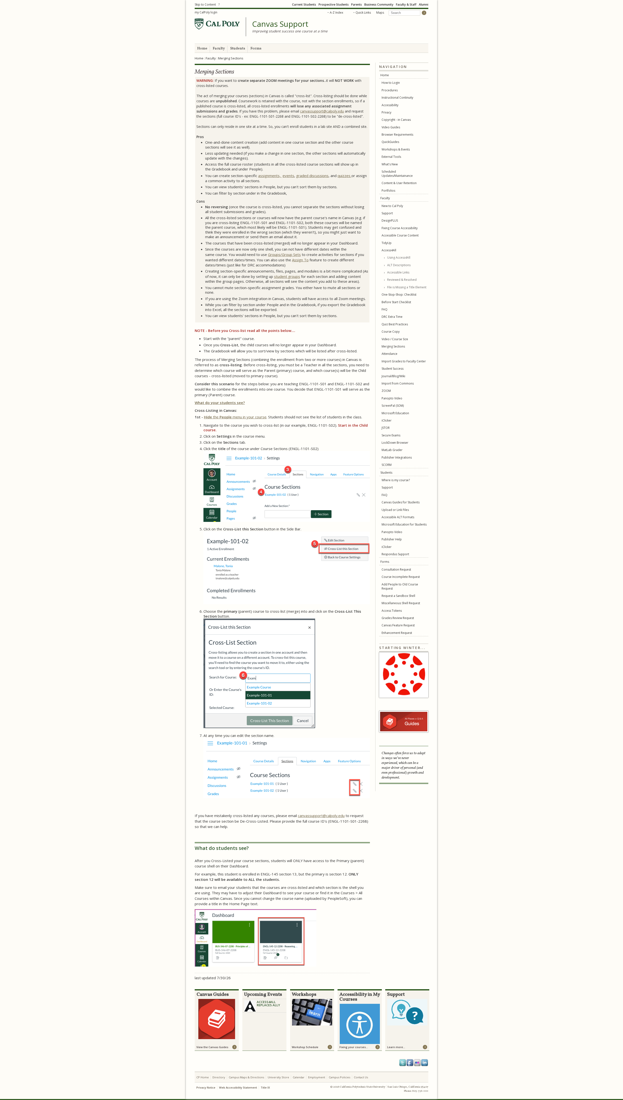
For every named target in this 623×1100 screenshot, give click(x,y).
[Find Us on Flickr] (417, 1062)
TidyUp (387, 243)
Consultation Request (396, 569)
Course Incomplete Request (401, 577)
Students (237, 48)
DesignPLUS (390, 220)
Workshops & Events (396, 149)
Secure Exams (391, 435)
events (288, 175)
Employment (316, 1077)
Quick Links (363, 12)
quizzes (344, 175)
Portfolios (388, 190)
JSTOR (386, 428)
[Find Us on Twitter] (402, 1062)
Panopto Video (392, 398)
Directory (218, 1077)
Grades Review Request (398, 618)
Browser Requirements (397, 134)
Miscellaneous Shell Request (401, 603)
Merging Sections (393, 346)
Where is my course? (396, 480)
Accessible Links (398, 272)
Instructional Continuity (397, 97)
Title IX (265, 1087)
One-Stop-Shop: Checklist (399, 294)
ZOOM (386, 391)
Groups (274, 254)
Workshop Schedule (305, 1047)
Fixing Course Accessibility (400, 228)
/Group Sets (290, 254)
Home (202, 48)
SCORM (387, 465)
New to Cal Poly (392, 206)
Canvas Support (280, 24)
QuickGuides (390, 142)
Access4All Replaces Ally (268, 1003)
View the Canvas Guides (212, 1047)
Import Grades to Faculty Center (404, 361)
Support (387, 213)
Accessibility (390, 105)
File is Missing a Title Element (406, 287)
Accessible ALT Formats (398, 517)
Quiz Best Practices (395, 324)
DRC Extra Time (392, 317)
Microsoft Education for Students (404, 524)
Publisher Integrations (397, 457)
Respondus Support (395, 554)
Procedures (390, 90)
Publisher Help (392, 539)
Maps (380, 12)
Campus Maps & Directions (246, 1077)
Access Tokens (392, 611)
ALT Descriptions (399, 265)
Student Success (392, 369)
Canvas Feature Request (398, 625)
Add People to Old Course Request (400, 586)
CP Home (202, 1077)
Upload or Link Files (395, 510)
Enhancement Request (397, 633)
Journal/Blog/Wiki (393, 376)
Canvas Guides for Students (401, 502)
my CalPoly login (206, 12)
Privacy (386, 112)
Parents (356, 4)
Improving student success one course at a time (290, 31)
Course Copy (391, 331)
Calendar (298, 1077)
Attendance (389, 354)
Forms (255, 48)
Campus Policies (339, 1077)
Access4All (389, 250)
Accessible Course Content (400, 235)
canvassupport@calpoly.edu (322, 111)
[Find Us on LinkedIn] (424, 1062)
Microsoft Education (395, 413)
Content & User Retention (399, 183)
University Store (278, 1077)
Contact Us (361, 1077)
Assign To (300, 259)
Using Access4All (398, 257)
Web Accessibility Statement (238, 1087)
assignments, (270, 175)
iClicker (387, 420)
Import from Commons (398, 383)
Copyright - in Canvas (396, 120)
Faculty (219, 48)
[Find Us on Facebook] (410, 1062)
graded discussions (312, 175)
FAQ (384, 309)
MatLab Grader (392, 450)
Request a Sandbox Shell (398, 596)
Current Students (304, 4)
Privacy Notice (205, 1087)
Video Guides (391, 127)
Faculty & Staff (406, 4)
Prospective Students (334, 4)
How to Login (391, 83)
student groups (287, 276)
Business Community (379, 4)
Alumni (423, 4)
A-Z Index (336, 12)
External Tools (391, 157)
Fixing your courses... (353, 1047)
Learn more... (396, 1047)
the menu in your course (235, 416)
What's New (390, 164)
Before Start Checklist (396, 302)
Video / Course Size (395, 339)
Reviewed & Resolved (402, 280)
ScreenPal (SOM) (393, 406)
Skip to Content (205, 4)
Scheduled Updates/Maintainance (397, 173)
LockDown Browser (395, 443)
